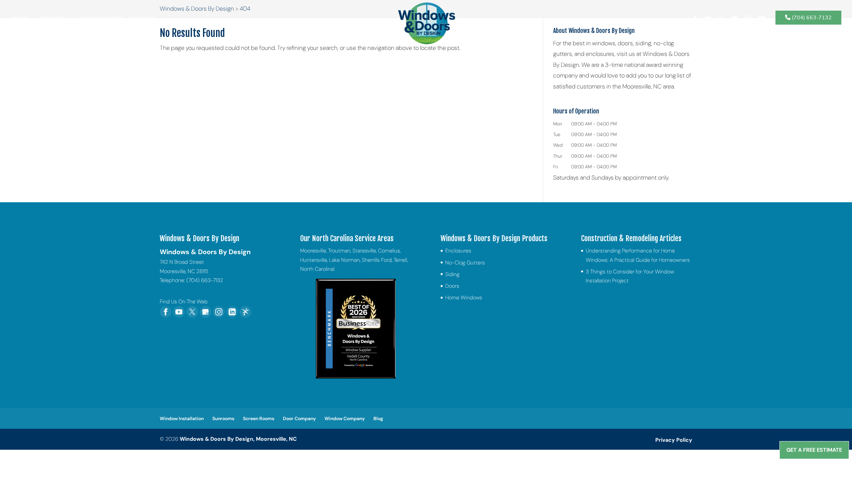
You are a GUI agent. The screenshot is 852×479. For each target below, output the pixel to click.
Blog (378, 418)
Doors (452, 285)
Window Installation (182, 418)
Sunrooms (223, 418)
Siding (452, 274)
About (19, 20)
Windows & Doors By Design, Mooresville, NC (238, 438)
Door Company (299, 418)
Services (53, 20)
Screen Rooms (258, 418)
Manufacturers (100, 20)
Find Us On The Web (184, 301)
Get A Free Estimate (814, 449)
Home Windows (463, 297)
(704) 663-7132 (811, 17)
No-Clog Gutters (465, 262)
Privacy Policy (673, 439)
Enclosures (458, 250)
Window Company (344, 418)
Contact (142, 20)
